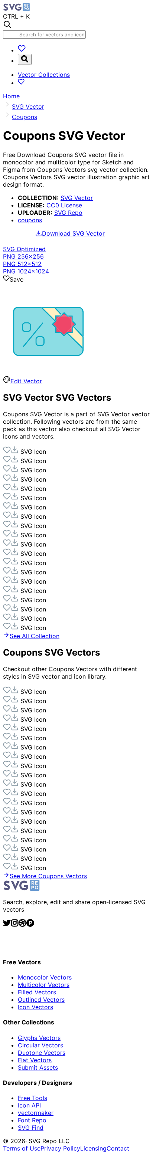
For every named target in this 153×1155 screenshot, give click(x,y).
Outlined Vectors (41, 999)
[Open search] (25, 59)
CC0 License (64, 205)
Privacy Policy (60, 1148)
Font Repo (32, 1120)
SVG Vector (77, 197)
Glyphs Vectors (39, 1037)
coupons (30, 220)
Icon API (29, 1105)
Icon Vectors (35, 1007)
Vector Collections (44, 74)
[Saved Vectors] (22, 50)
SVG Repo (68, 212)
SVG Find (30, 1127)
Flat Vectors (35, 1060)
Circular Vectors (40, 1045)
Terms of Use (21, 1148)
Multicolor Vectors (43, 984)
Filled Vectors (37, 992)
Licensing (93, 1148)
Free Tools (32, 1098)
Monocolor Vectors (45, 977)
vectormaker (35, 1112)
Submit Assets (38, 1067)
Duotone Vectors (41, 1052)
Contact (118, 1148)
